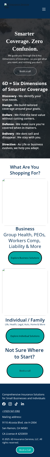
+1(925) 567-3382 (11, 411)
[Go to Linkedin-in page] (22, 404)
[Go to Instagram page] (10, 404)
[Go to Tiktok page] (16, 404)
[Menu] (44, 9)
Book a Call (25, 450)
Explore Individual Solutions (25, 336)
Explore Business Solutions (25, 257)
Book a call (25, 71)
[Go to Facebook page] (4, 404)
